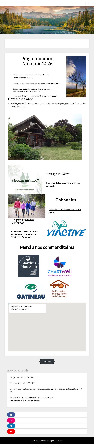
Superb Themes (55, 440)
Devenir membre (20, 99)
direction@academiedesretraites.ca (38, 397)
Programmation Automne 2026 (37, 60)
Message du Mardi (58, 174)
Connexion (47, 361)
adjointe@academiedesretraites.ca (25, 400)
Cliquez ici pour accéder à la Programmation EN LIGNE (36, 83)
